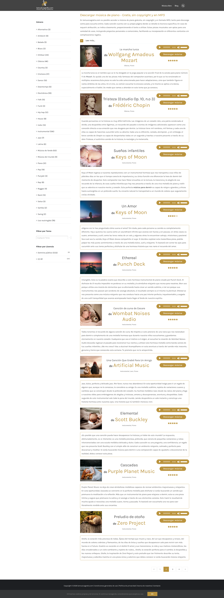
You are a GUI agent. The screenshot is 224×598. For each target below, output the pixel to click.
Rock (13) (42, 195)
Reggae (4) (42, 189)
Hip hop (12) (43, 112)
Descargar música (172, 54)
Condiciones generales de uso (106, 586)
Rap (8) (41, 182)
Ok (152, 594)
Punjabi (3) (42, 176)
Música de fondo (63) (47, 150)
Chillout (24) (43, 55)
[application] (172, 47)
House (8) (42, 119)
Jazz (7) (41, 138)
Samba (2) (42, 208)
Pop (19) (41, 169)
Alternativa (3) (44, 29)
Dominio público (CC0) (48, 253)
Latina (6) (42, 144)
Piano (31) (42, 163)
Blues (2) (42, 48)
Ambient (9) (43, 36)
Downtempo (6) (44, 87)
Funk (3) (41, 106)
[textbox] (53, 238)
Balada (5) (42, 42)
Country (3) (43, 67)
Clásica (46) (43, 61)
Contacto (156, 586)
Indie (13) (42, 125)
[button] (183, 5)
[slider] (184, 47)
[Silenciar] (178, 47)
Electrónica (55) (44, 93)
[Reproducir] (160, 47)
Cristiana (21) (43, 74)
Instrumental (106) (46, 131)
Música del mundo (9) (47, 157)
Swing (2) (42, 214)
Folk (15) (41, 99)
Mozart (89, 76)
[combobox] (53, 238)
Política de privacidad (127, 586)
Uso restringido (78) (46, 220)
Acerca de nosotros (144, 586)
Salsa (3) (42, 201)
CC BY (40, 259)
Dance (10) (42, 80)
